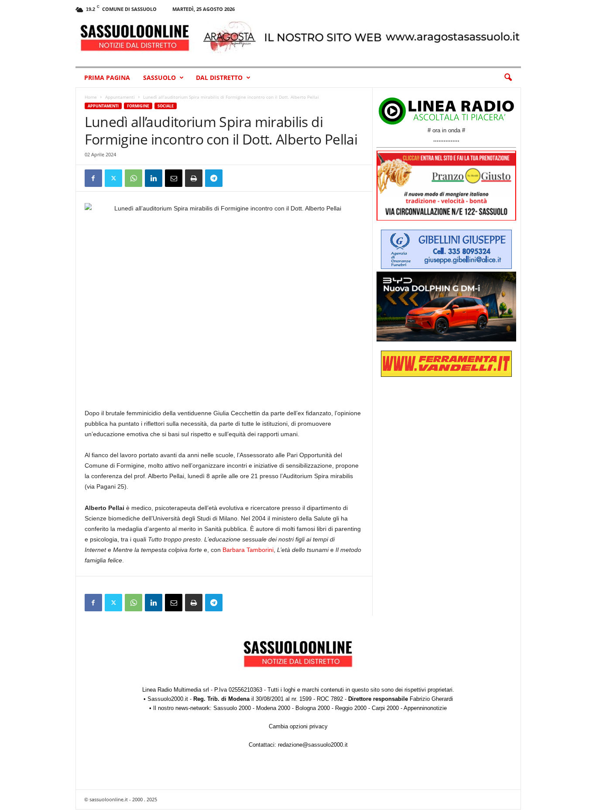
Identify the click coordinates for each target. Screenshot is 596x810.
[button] (507, 77)
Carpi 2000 (385, 708)
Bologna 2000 (312, 708)
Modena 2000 (273, 708)
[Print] (193, 178)
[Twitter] (113, 178)
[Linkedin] (153, 178)
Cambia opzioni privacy (298, 726)
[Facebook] (93, 178)
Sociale (166, 106)
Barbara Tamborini (248, 549)
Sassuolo (159, 77)
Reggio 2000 (351, 708)
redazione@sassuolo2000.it (313, 744)
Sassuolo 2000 (232, 708)
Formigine (138, 106)
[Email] (173, 178)
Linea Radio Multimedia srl (175, 689)
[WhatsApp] (133, 178)
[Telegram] (214, 178)
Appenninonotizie (425, 708)
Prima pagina (107, 77)
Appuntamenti (120, 97)
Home (91, 97)
